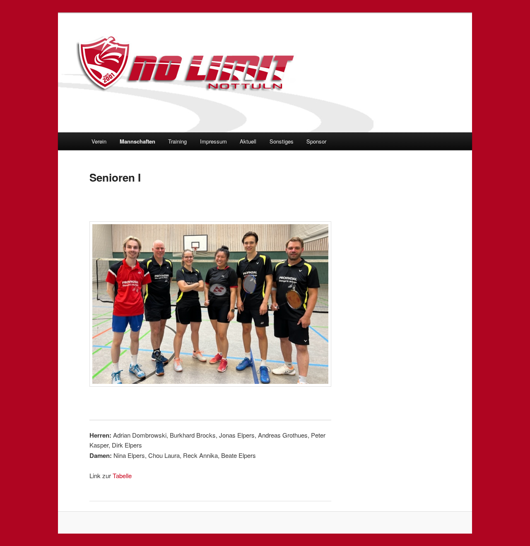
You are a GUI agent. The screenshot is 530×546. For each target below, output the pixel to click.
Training (177, 141)
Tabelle (122, 475)
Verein (99, 141)
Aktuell (248, 141)
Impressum (213, 141)
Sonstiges (282, 141)
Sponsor (316, 141)
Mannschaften (137, 141)
